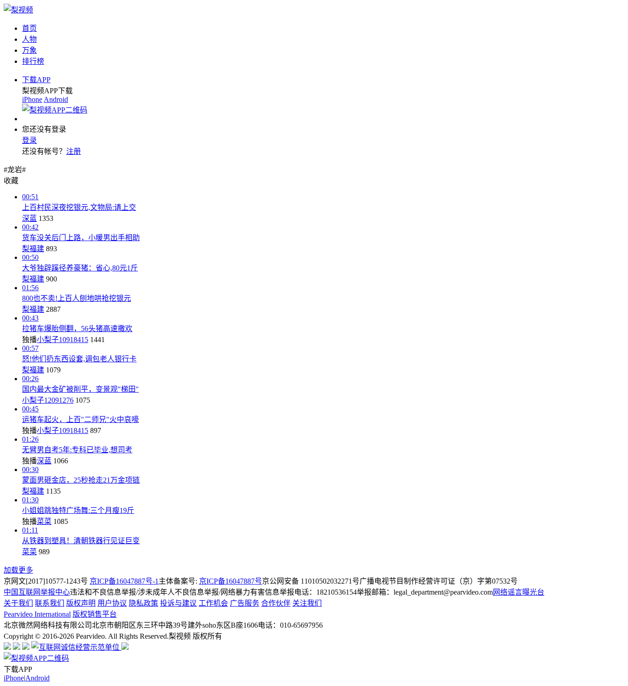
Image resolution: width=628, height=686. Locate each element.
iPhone (32, 99)
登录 (29, 140)
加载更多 (18, 570)
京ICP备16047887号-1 (124, 581)
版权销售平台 (95, 614)
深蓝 (29, 218)
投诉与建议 (178, 603)
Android (56, 99)
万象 (29, 50)
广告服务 (244, 603)
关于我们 (18, 603)
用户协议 (112, 603)
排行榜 (33, 61)
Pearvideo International (37, 614)
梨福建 (33, 249)
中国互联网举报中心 (37, 592)
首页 (29, 28)
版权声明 (81, 603)
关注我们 (307, 603)
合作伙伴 (276, 603)
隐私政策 (143, 603)
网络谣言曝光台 (518, 592)
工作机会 (213, 603)
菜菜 (44, 521)
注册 (73, 151)
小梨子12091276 (48, 400)
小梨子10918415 (62, 339)
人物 (29, 39)
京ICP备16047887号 (230, 581)
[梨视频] (18, 10)
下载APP (36, 80)
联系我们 (49, 603)
